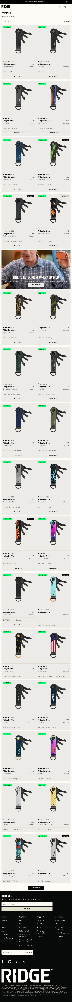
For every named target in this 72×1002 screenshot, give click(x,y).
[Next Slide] (69, 2)
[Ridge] (6, 6)
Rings (4, 923)
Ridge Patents (24, 931)
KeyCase (5, 934)
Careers (22, 923)
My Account (41, 920)
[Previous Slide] (67, 2)
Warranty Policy (61, 923)
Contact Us (59, 936)
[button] (60, 6)
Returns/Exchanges (44, 927)
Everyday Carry (7, 938)
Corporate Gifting (25, 945)
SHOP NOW (41, 2)
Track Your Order (43, 923)
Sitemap (40, 936)
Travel (4, 927)
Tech (3, 931)
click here (55, 994)
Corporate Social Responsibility (25, 940)
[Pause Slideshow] (2, 2)
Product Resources (62, 933)
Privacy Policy (60, 920)
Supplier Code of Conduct (24, 935)
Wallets (4, 920)
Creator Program (25, 927)
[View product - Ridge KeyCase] (19, 52)
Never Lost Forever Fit (41, 932)
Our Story (22, 920)
